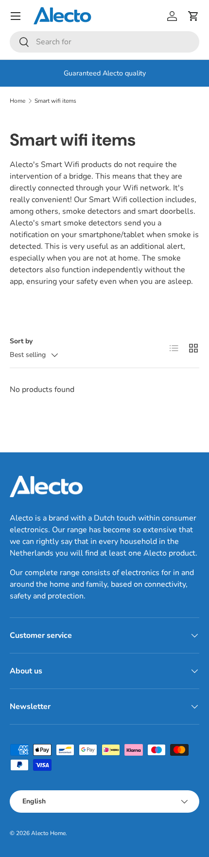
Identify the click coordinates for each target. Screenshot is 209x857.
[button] (193, 16)
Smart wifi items (55, 101)
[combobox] (104, 42)
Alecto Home (48, 833)
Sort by (21, 341)
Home (17, 101)
